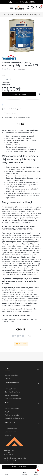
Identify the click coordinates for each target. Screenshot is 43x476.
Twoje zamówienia (11, 429)
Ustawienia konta (11, 432)
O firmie (7, 378)
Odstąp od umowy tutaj (13, 398)
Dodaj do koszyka (19, 94)
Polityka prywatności (12, 415)
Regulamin (8, 412)
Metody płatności (11, 389)
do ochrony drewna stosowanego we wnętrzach (28, 14)
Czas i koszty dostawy (12, 392)
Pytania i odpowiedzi (12, 409)
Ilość (3, 75)
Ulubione (8, 435)
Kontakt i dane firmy (11, 375)
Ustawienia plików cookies (14, 418)
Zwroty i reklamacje (11, 395)
